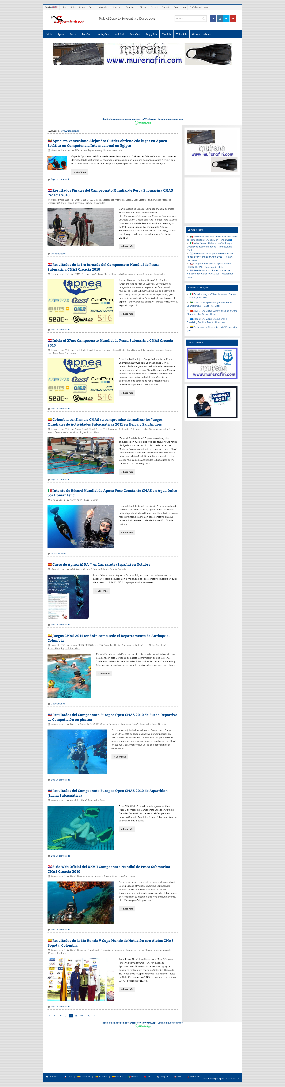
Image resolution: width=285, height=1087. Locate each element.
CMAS (90, 200)
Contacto (166, 7)
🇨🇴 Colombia (83, 1077)
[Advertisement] (142, 93)
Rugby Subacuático (89, 432)
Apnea (61, 34)
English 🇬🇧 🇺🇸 (51, 7)
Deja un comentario (60, 179)
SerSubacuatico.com (199, 7)
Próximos (117, 7)
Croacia (97, 200)
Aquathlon (75, 800)
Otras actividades (201, 34)
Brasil (77, 200)
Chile (83, 200)
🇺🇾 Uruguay (162, 1077)
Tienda (143, 7)
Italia (150, 200)
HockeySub (103, 34)
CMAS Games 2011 (98, 429)
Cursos (92, 7)
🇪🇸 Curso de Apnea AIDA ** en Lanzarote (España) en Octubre (99, 564)
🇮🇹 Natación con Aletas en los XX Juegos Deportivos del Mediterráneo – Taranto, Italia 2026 (209, 246)
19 (89, 1015)
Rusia (154, 724)
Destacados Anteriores (113, 200)
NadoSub (119, 34)
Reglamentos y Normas (99, 150)
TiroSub (166, 34)
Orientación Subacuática (67, 432)
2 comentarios (58, 704)
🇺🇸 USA (177, 1077)
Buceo (73, 34)
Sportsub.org (180, 7)
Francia (140, 950)
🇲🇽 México (133, 1077)
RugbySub (151, 34)
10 (81, 1015)
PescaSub (135, 34)
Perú (63, 203)
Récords (94, 500)
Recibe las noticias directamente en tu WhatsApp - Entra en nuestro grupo (142, 119)
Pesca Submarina (75, 203)
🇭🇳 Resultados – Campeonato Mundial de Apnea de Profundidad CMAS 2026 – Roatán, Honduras (210, 257)
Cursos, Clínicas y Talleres (96, 569)
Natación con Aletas (145, 645)
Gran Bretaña (140, 200)
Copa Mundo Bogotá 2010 (100, 950)
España (129, 200)
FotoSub (86, 34)
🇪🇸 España (117, 1077)
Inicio (64, 7)
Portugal (89, 203)
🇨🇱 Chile (68, 1077)
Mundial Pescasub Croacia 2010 (119, 274)
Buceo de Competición (81, 724)
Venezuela (117, 150)
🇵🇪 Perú (147, 1077)
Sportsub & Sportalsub (229, 1079)
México (148, 950)
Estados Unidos (118, 350)
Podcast (154, 7)
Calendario (104, 7)
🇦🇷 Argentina (52, 1077)
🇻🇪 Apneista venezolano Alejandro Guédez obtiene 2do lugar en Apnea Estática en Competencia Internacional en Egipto (107, 143)
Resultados (131, 7)
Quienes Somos (78, 7)
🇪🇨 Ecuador (101, 1077)
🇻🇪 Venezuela (193, 1077)
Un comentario (58, 254)
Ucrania (162, 724)
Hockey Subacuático (151, 429)
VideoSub (181, 34)
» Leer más (80, 172)
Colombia (112, 429)
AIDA (77, 150)
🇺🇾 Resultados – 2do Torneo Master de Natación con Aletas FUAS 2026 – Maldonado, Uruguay (210, 274)
